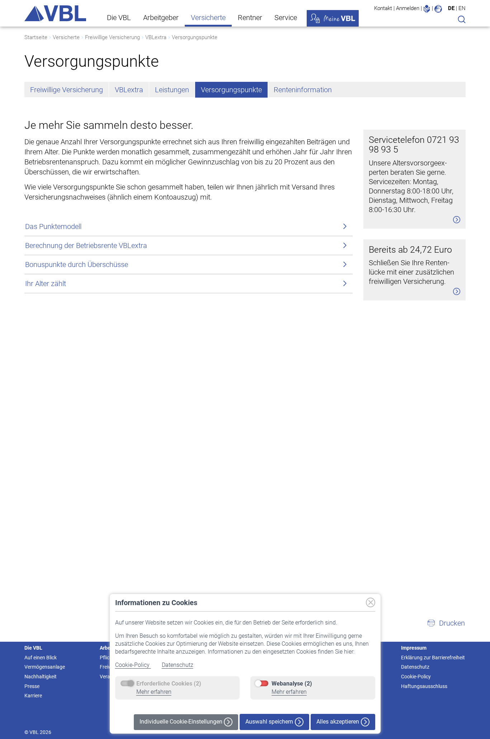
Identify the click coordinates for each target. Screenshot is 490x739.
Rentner (250, 17)
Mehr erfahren (153, 691)
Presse (31, 686)
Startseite (35, 37)
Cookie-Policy (133, 664)
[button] (446, 623)
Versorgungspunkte (194, 37)
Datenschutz (177, 664)
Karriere (33, 695)
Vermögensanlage (44, 667)
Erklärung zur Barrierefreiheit (433, 657)
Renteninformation (303, 89)
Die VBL (119, 17)
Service (285, 17)
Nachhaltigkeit (40, 676)
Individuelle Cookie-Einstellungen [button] (182, 721)
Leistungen (172, 89)
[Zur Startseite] (55, 13)
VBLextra (155, 37)
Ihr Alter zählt (45, 283)
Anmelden (407, 8)
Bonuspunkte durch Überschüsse (76, 264)
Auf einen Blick (40, 657)
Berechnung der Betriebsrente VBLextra (86, 245)
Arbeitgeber (161, 17)
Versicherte (208, 17)
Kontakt (383, 8)
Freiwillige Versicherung (112, 37)
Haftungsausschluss (424, 686)
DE (451, 8)
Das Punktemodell (53, 226)
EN (462, 8)
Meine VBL (333, 18)
